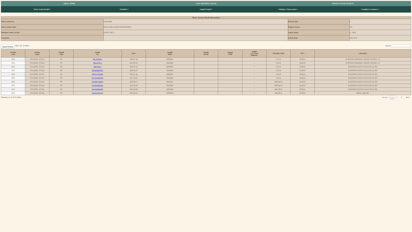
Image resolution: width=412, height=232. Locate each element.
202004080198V (97, 70)
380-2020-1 (97, 67)
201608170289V (97, 82)
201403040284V (97, 85)
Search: (387, 46)
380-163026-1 (97, 59)
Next (407, 97)
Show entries (22, 46)
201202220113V (97, 93)
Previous (385, 97)
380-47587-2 (97, 63)
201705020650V (97, 78)
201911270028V (97, 74)
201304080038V (97, 89)
